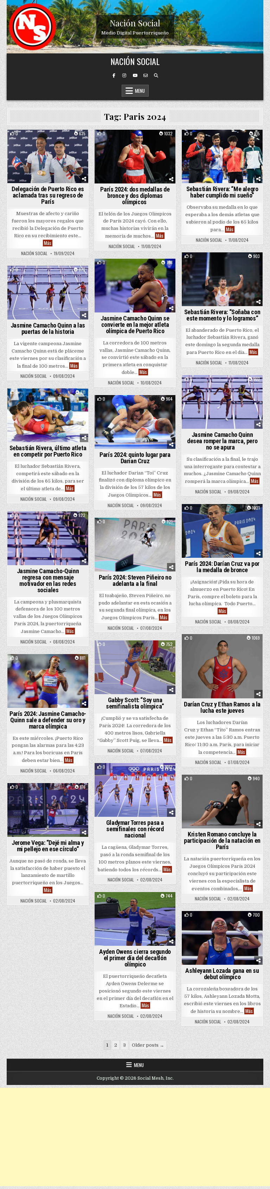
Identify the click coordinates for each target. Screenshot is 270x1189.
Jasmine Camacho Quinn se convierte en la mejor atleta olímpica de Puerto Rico (135, 325)
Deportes (64, 142)
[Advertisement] (135, 1137)
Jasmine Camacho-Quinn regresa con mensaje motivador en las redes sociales (48, 580)
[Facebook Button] (113, 75)
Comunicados (35, 142)
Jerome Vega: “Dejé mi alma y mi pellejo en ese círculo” (48, 846)
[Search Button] (156, 75)
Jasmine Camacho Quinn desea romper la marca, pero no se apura (222, 441)
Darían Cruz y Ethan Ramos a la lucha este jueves (222, 707)
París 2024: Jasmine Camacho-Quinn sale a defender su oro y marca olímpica (47, 720)
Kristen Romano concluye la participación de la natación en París (222, 841)
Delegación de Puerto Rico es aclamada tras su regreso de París (48, 195)
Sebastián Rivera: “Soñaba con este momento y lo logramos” (222, 315)
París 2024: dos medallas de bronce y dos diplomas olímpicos (134, 196)
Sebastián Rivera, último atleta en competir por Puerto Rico (47, 451)
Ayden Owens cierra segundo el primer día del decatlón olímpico (135, 958)
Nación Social (135, 22)
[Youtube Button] (135, 75)
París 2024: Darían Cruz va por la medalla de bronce (222, 567)
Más (48, 243)
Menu (140, 90)
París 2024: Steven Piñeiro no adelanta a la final (135, 580)
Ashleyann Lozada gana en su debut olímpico (222, 974)
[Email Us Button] (145, 75)
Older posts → (148, 1045)
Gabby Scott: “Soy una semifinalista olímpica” (135, 703)
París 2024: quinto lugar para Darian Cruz (134, 458)
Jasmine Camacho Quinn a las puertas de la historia (48, 328)
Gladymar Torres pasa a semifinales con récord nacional (135, 829)
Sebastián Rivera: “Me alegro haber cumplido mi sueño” (222, 192)
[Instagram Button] (124, 75)
